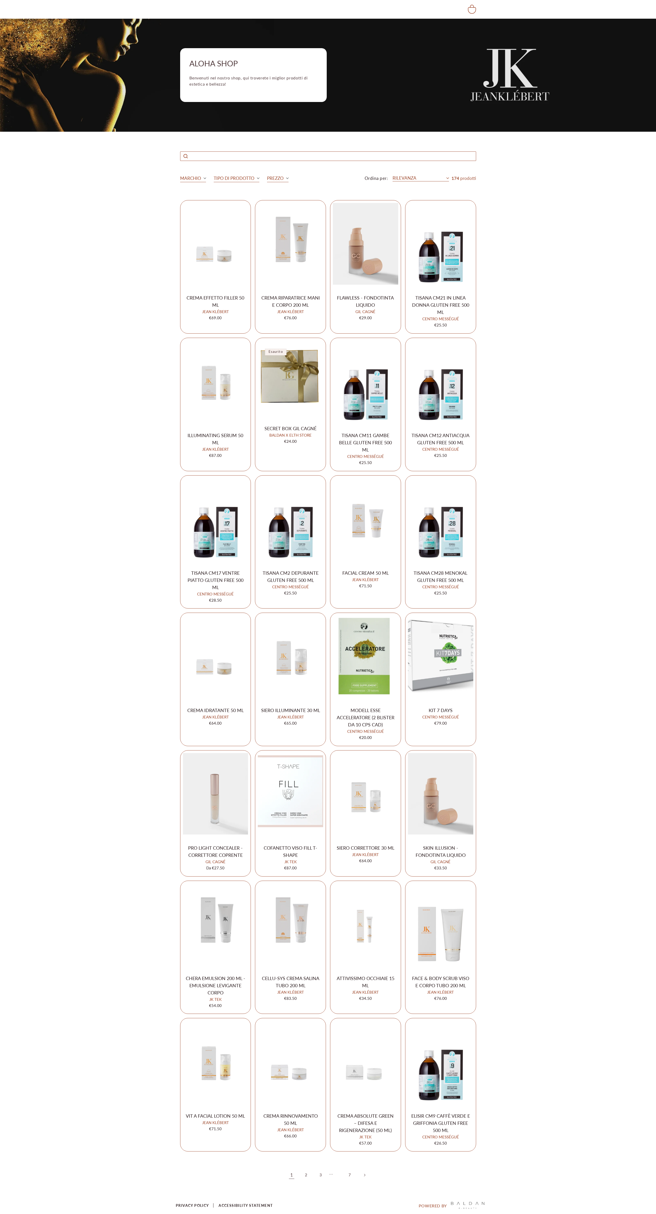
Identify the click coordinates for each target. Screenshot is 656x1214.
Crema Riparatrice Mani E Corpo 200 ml (290, 301)
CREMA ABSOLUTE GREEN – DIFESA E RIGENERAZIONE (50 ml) (365, 1123)
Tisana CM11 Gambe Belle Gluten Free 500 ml (365, 442)
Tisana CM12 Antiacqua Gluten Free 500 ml (440, 439)
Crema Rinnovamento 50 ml (290, 1119)
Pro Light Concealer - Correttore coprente (215, 851)
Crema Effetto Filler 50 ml (215, 301)
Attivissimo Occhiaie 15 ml (365, 981)
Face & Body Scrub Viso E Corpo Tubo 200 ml (440, 981)
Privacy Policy (192, 1205)
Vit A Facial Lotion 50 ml (215, 1116)
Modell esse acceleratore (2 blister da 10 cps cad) (365, 717)
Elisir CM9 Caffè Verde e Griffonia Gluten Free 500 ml (440, 1123)
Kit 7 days (441, 710)
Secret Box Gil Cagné (290, 428)
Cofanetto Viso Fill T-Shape (290, 851)
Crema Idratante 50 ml (215, 710)
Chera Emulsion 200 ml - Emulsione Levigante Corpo (215, 985)
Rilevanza (404, 178)
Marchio (190, 178)
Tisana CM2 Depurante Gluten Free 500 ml (291, 576)
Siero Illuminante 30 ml (290, 710)
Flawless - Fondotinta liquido (365, 301)
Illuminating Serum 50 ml (215, 439)
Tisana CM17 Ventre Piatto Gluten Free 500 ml (215, 580)
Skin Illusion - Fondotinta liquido (441, 851)
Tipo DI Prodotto (234, 178)
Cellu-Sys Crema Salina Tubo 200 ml (290, 981)
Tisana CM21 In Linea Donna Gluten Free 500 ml (440, 305)
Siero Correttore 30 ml (365, 848)
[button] (472, 9)
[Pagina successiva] (364, 1175)
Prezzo (275, 178)
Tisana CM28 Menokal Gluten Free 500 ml (440, 576)
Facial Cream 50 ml (365, 573)
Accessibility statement (246, 1205)
